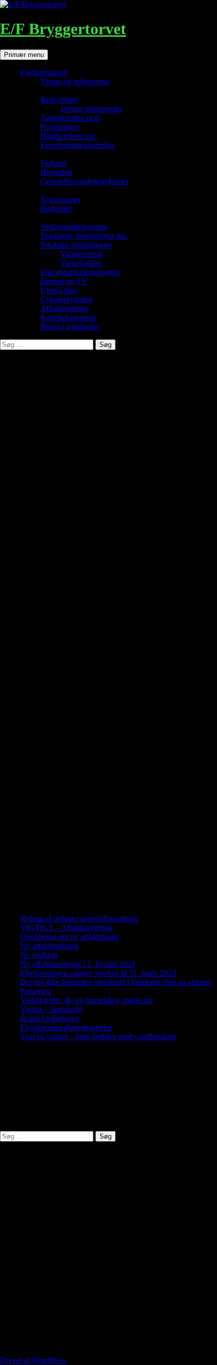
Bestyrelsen (58, 99)
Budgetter (56, 208)
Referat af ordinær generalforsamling (78, 918)
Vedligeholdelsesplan (73, 226)
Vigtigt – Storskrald (51, 1009)
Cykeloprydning (66, 299)
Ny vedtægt (39, 955)
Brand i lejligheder (69, 326)
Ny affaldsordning (49, 945)
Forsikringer (59, 127)
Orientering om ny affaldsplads (69, 936)
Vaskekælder (81, 263)
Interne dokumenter (92, 108)
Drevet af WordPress (33, 1360)
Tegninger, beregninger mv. (84, 235)
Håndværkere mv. (68, 136)
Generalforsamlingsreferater (84, 181)
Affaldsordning (64, 308)
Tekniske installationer (76, 245)
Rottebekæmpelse (68, 317)
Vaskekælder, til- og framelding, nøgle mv (86, 1000)
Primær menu (24, 54)
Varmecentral (81, 254)
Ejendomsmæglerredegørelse (66, 1027)
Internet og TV (64, 281)
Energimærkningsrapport (80, 272)
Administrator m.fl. (70, 117)
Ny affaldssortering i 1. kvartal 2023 (77, 964)
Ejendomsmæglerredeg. (78, 145)
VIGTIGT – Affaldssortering (66, 927)
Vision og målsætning (75, 81)
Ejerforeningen (44, 72)
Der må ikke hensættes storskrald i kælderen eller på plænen (115, 982)
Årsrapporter (60, 199)
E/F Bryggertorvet (63, 29)
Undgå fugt (58, 290)
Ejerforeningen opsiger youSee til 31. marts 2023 (98, 973)
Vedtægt (53, 163)
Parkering (35, 991)
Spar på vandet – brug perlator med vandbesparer (98, 1036)
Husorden (56, 172)
